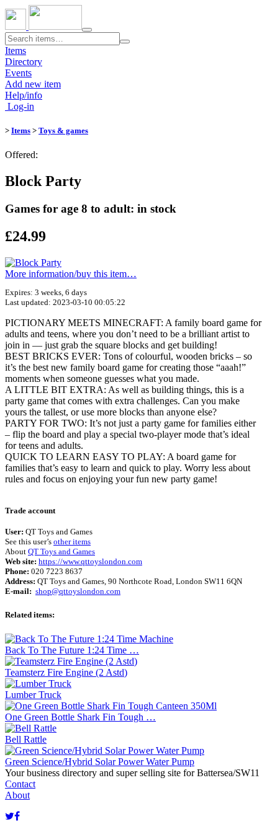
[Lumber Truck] (38, 683)
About (17, 795)
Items (15, 50)
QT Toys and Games (61, 551)
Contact (20, 784)
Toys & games (63, 130)
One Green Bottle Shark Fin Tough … (80, 717)
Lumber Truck (33, 694)
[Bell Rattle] (31, 728)
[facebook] (17, 816)
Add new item (33, 84)
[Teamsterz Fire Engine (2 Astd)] (71, 661)
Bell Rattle (26, 739)
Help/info (23, 95)
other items (72, 541)
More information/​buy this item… (71, 273)
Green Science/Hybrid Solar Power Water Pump (99, 761)
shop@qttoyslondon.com (77, 591)
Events (18, 73)
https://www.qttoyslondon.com (90, 561)
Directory (23, 61)
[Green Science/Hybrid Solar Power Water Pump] (104, 750)
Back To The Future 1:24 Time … (72, 650)
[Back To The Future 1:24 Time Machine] (89, 639)
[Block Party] (33, 262)
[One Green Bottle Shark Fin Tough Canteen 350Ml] (111, 706)
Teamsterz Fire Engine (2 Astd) (66, 672)
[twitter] (9, 816)
